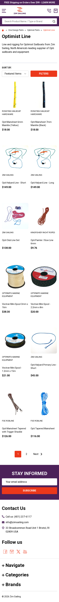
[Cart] (55, 10)
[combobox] (29, 21)
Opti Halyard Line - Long (42, 182)
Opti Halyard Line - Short (14, 182)
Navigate (15, 565)
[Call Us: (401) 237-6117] (49, 10)
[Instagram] (11, 552)
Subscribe (29, 490)
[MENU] (4, 11)
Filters (43, 73)
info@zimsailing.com (17, 522)
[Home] (3, 30)
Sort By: (7, 67)
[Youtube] (25, 552)
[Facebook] (5, 552)
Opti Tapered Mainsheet (43, 428)
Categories (17, 574)
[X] (18, 552)
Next (36, 454)
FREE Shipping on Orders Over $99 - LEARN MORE (29, 2)
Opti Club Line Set (11, 240)
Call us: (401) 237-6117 (18, 516)
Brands (13, 584)
